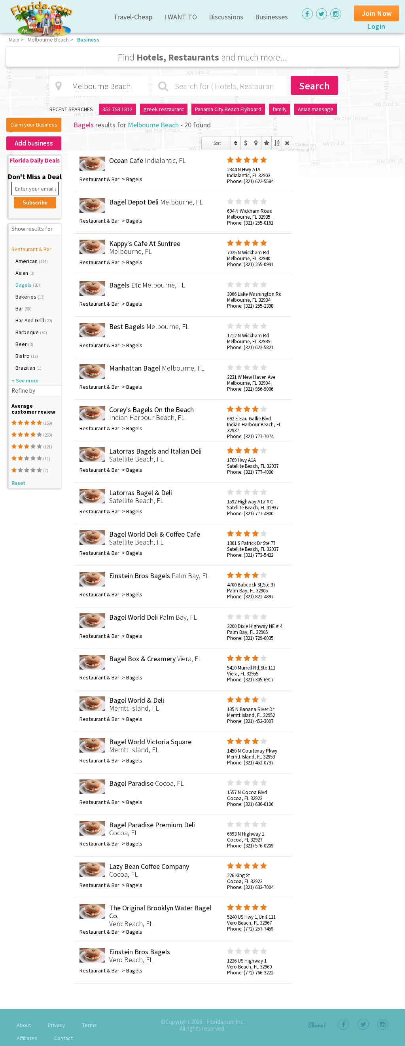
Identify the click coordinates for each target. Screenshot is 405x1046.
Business (88, 39)
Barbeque (27, 332)
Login (376, 26)
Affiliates (27, 1038)
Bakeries (26, 296)
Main (14, 39)
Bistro (23, 355)
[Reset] (287, 143)
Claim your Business (33, 124)
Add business (34, 143)
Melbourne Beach (48, 39)
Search (314, 85)
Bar (20, 308)
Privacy (56, 1025)
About (24, 1025)
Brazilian (25, 367)
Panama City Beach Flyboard (228, 109)
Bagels (24, 284)
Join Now (377, 13)
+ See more (24, 380)
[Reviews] (266, 143)
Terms (89, 1025)
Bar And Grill (30, 320)
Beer (21, 344)
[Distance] (256, 143)
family (280, 109)
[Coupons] (246, 143)
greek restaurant (164, 109)
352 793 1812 (117, 109)
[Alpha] (277, 143)
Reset (18, 482)
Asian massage (315, 109)
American (27, 261)
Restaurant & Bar (31, 249)
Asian (22, 272)
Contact (63, 1038)
